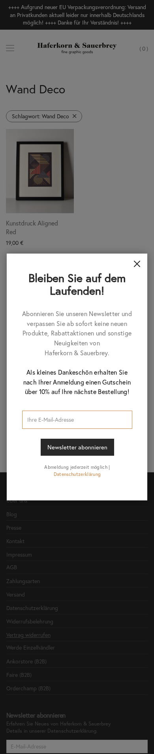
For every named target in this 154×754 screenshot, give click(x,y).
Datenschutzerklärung (77, 474)
